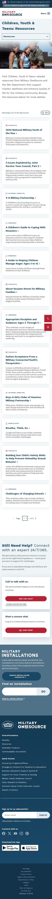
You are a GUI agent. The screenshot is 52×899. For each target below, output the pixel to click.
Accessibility (26, 871)
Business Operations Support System (18, 771)
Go (43, 691)
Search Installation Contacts (19, 676)
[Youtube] (15, 833)
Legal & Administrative (26, 877)
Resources (6, 744)
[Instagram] (21, 833)
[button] (26, 5)
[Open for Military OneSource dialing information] (48, 319)
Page (18, 518)
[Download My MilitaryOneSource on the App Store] (29, 848)
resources (9, 36)
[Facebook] (3, 833)
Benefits (5, 740)
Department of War (26, 880)
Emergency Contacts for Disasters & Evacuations (24, 767)
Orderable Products (11, 748)
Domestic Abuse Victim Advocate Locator (21, 786)
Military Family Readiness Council (17, 778)
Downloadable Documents (14, 752)
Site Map (26, 869)
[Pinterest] (27, 833)
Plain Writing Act (26, 888)
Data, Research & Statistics (14, 782)
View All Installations (12, 699)
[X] (9, 833)
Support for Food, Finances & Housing (19, 775)
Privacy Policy (26, 874)
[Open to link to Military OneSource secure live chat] (48, 327)
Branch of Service (10, 790)
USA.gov (26, 882)
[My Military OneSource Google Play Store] (11, 848)
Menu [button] (43, 13)
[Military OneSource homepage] (12, 13)
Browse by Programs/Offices (15, 763)
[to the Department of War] (4, 2)
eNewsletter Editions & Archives (16, 821)
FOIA (26, 885)
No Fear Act (26, 891)
